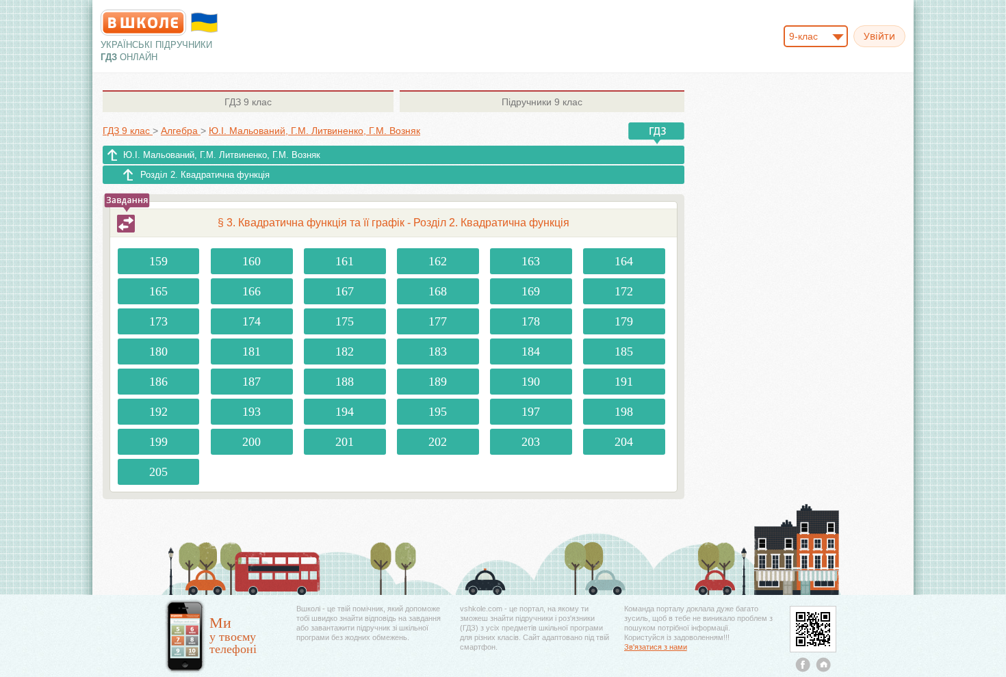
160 (251, 261)
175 (344, 321)
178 (530, 321)
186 (158, 381)
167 (344, 291)
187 (251, 381)
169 (530, 291)
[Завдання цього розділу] (126, 224)
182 (344, 351)
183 (437, 351)
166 (251, 291)
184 (530, 351)
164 (624, 261)
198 (624, 412)
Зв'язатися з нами (655, 647)
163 (530, 261)
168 (437, 291)
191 (624, 381)
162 (437, 261)
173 (158, 321)
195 (437, 412)
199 (158, 442)
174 (251, 321)
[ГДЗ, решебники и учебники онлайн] (143, 23)
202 (437, 442)
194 (344, 412)
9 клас (248, 101)
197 (530, 412)
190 (530, 381)
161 (344, 261)
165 (158, 291)
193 (251, 412)
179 (624, 321)
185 (624, 351)
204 (624, 442)
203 (530, 442)
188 (344, 381)
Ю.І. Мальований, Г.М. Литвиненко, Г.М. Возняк (221, 155)
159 (158, 261)
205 (158, 472)
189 (437, 381)
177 (437, 321)
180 (158, 351)
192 (158, 412)
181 (251, 351)
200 (251, 442)
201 (344, 442)
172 (624, 291)
